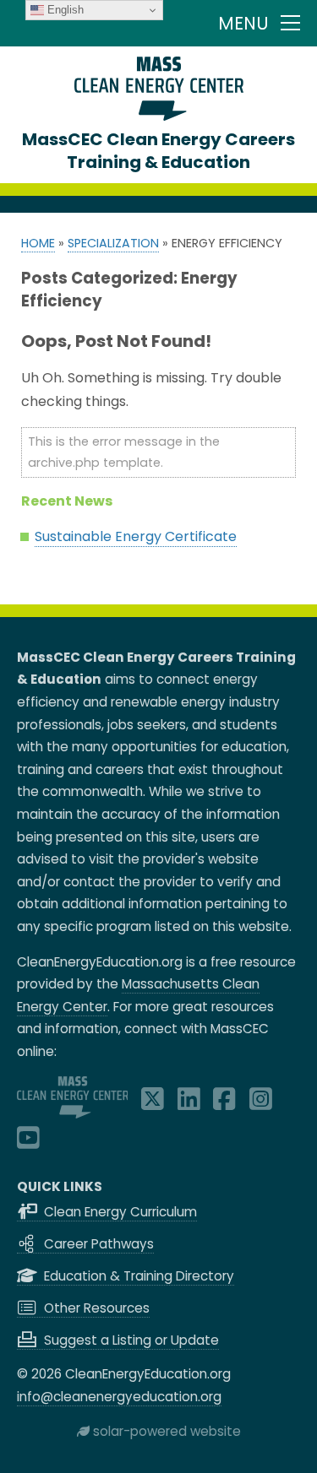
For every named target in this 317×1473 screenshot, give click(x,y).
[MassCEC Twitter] (152, 1104)
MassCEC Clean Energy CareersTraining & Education (158, 150)
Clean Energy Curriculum (119, 1212)
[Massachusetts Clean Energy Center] (72, 1114)
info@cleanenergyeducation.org (119, 1396)
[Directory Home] (158, 116)
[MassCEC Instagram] (260, 1104)
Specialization (113, 243)
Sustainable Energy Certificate (136, 536)
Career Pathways (97, 1244)
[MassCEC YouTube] (28, 1142)
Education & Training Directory (137, 1276)
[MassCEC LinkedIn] (189, 1104)
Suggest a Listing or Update (130, 1340)
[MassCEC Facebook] (224, 1104)
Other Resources (95, 1308)
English (64, 9)
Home (38, 243)
